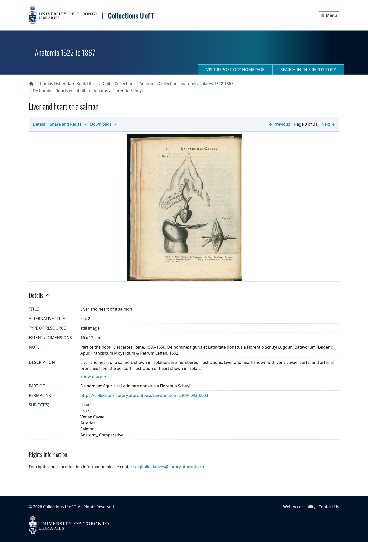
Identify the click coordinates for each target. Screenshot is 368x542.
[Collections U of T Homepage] (31, 83)
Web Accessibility (299, 506)
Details (39, 124)
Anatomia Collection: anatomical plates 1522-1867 (186, 83)
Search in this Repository (308, 69)
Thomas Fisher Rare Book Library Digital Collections (86, 83)
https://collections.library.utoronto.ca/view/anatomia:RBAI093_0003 (144, 395)
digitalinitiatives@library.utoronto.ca (169, 466)
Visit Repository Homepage (235, 69)
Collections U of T (59, 506)
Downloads (101, 124)
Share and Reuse (66, 124)
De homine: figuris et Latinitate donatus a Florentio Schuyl (88, 90)
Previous (282, 124)
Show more (91, 376)
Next (325, 124)
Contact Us (328, 506)
